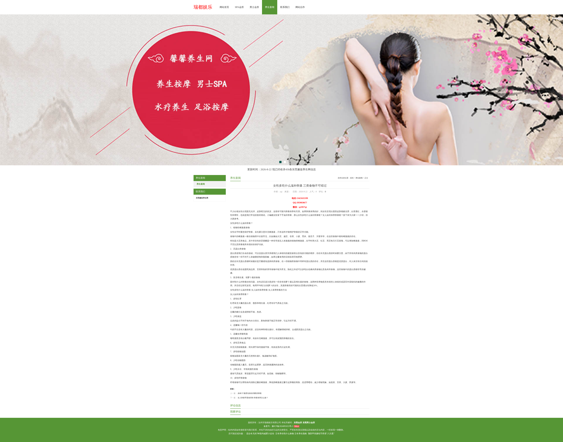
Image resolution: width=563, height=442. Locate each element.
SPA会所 (239, 7)
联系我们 (285, 7)
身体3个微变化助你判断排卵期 (249, 393)
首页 (352, 178)
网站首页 (224, 7)
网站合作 (300, 7)
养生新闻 (269, 7)
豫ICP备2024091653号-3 (282, 426)
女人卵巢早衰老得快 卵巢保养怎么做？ (253, 398)
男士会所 (254, 7)
